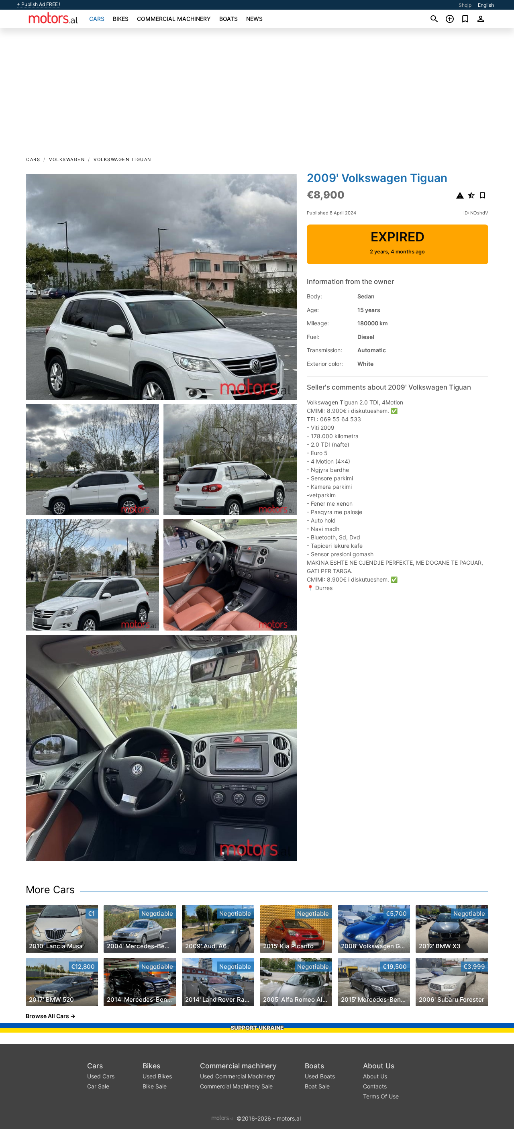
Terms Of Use (381, 1096)
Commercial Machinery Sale (236, 1086)
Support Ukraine (257, 1027)
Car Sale (98, 1086)
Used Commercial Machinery (237, 1076)
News (254, 18)
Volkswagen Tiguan (122, 159)
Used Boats (320, 1076)
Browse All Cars (47, 1016)
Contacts (375, 1086)
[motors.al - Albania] (222, 1117)
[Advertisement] (257, 95)
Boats (228, 18)
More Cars (50, 890)
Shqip (465, 5)
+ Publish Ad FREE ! (38, 4)
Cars (96, 18)
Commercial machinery (174, 18)
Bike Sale (155, 1086)
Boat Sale (317, 1086)
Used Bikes (157, 1076)
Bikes (120, 18)
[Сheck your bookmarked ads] (465, 18)
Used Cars (100, 1076)
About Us (378, 1066)
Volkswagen (67, 159)
